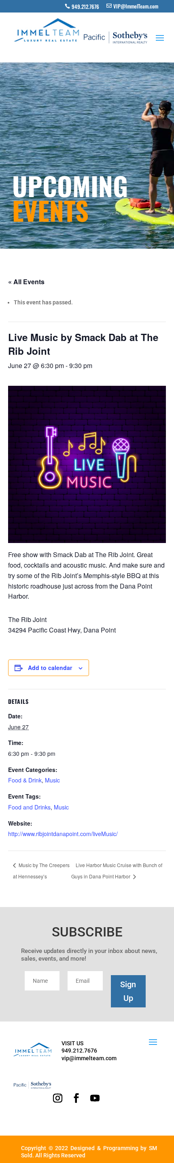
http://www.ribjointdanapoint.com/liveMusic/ (63, 834)
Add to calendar (50, 668)
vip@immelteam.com (89, 1058)
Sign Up (128, 991)
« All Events (26, 281)
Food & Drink (25, 780)
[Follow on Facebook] (76, 1098)
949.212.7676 (85, 6)
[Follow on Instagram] (57, 1098)
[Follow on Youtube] (94, 1098)
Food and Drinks (29, 807)
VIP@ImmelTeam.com (135, 6)
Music (52, 780)
